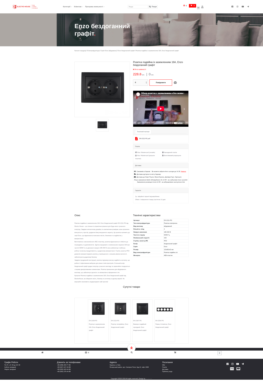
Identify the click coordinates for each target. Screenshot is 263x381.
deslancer (149, 378)
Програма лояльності (94, 7)
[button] (137, 109)
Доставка (165, 369)
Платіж (164, 367)
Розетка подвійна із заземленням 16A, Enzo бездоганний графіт (151, 50)
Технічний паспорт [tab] (143, 131)
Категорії (66, 7)
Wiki (163, 365)
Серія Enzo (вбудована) (106, 50)
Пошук (154, 7)
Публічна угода (167, 371)
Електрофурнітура (92, 50)
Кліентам (77, 7)
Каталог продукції (80, 50)
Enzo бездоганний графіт (122, 50)
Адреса (183, 171)
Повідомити (161, 82)
